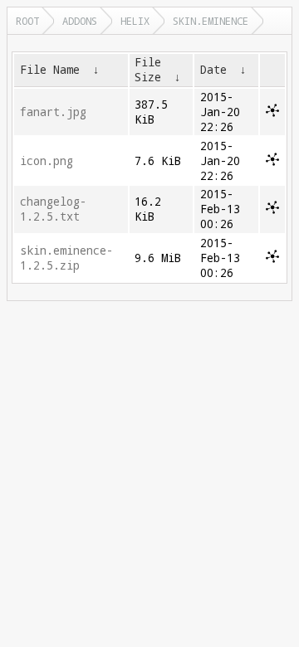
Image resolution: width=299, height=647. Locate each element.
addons (79, 20)
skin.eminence (210, 20)
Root (27, 20)
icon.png (46, 160)
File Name (50, 69)
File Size (148, 70)
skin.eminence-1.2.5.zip (66, 258)
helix (135, 20)
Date (213, 69)
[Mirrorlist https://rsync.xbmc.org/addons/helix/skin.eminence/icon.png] (272, 161)
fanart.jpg (53, 112)
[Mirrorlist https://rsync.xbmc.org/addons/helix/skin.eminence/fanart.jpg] (272, 112)
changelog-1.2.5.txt (53, 209)
